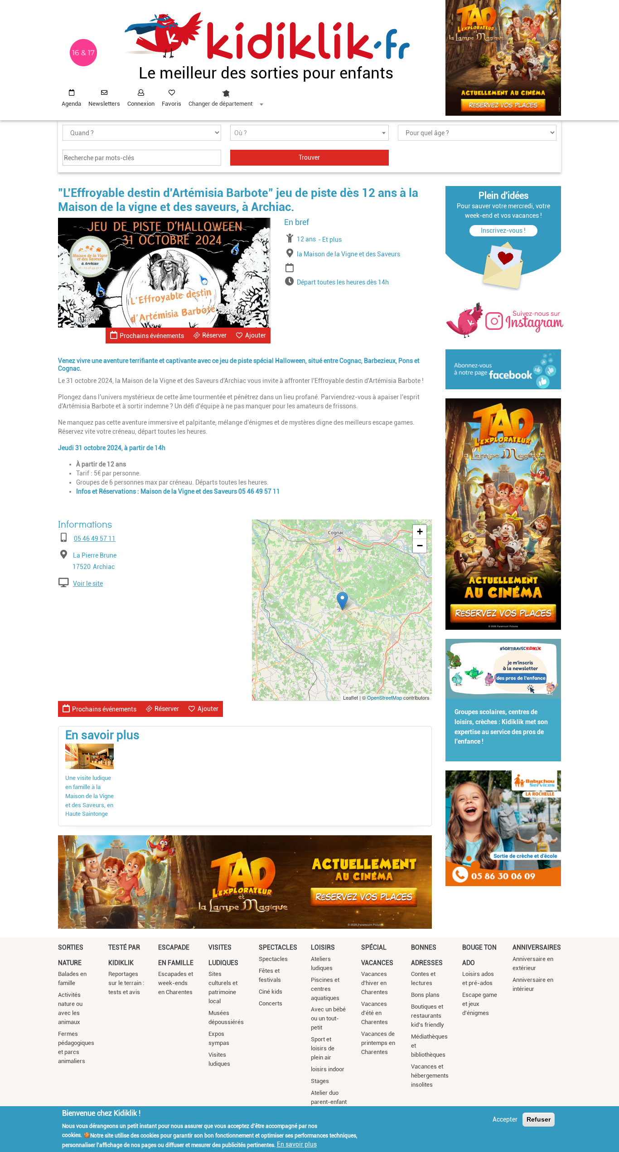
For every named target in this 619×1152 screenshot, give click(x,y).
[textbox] (309, 133)
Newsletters (104, 103)
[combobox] (225, 95)
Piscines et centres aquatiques (325, 988)
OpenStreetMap (384, 697)
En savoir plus (297, 1144)
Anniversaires (537, 947)
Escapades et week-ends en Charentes (175, 983)
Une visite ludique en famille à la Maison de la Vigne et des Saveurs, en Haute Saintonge (89, 796)
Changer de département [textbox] (220, 103)
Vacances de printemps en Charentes (378, 1042)
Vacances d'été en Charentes (374, 1012)
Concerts (270, 1003)
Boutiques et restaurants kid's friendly (427, 1015)
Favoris (171, 103)
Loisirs (323, 947)
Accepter (505, 1119)
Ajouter (255, 335)
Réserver (214, 335)
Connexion (141, 103)
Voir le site (88, 583)
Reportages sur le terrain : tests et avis (126, 983)
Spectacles (278, 947)
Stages (320, 1081)
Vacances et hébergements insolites (430, 1075)
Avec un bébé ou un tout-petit (328, 1018)
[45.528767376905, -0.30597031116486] (342, 601)
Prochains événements (152, 335)
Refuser (539, 1119)
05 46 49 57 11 (95, 538)
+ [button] (420, 531)
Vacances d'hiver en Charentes (374, 983)
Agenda (71, 103)
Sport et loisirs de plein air (322, 1048)
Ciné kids (270, 991)
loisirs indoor (327, 1069)
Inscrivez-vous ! (503, 230)
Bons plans (425, 994)
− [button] (420, 545)
